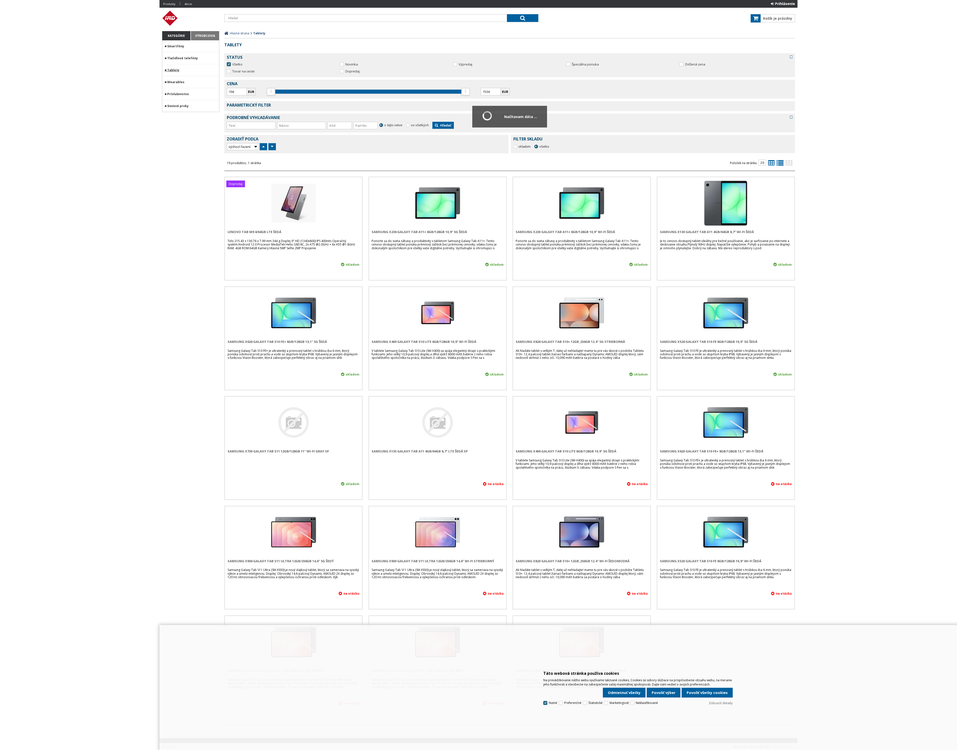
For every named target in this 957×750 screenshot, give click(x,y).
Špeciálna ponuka (585, 64)
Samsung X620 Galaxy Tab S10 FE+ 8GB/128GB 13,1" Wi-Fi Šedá (711, 451)
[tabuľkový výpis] (771, 164)
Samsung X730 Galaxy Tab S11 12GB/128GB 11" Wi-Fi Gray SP (278, 451)
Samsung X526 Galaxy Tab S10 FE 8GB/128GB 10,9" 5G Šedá (708, 341)
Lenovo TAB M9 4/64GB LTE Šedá (254, 232)
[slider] (271, 91)
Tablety (173, 70)
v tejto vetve (393, 125)
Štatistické (595, 703)
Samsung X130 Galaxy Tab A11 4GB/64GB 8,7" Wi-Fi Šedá (707, 232)
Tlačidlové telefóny (182, 58)
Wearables (175, 82)
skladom (524, 146)
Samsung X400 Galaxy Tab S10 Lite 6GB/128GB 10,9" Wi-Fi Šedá (424, 341)
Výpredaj (465, 64)
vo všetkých (420, 125)
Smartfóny (175, 46)
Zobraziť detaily (721, 703)
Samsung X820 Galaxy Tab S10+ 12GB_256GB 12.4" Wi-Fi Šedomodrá (573, 561)
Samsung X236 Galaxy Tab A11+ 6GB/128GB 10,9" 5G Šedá (419, 232)
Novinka (351, 64)
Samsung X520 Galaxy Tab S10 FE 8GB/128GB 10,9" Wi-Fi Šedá (710, 561)
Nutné (553, 703)
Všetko (237, 64)
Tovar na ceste (243, 71)
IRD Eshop (190, 18)
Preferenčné (572, 703)
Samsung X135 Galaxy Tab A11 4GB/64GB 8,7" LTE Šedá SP (420, 451)
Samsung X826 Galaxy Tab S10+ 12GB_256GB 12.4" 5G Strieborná (570, 341)
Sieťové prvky (178, 106)
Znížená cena (695, 64)
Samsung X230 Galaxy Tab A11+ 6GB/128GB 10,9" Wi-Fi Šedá (565, 232)
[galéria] (789, 164)
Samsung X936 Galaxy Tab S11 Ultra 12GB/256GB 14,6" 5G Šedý (281, 561)
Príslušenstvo (178, 94)
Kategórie (176, 36)
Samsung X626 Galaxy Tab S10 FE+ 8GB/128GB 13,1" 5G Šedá (277, 341)
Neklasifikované (647, 703)
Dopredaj (352, 71)
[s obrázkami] (780, 164)
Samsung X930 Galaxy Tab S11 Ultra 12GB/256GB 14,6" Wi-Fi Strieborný (433, 561)
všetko (544, 146)
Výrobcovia (205, 36)
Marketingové (619, 703)
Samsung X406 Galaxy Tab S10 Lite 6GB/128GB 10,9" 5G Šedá (566, 451)
